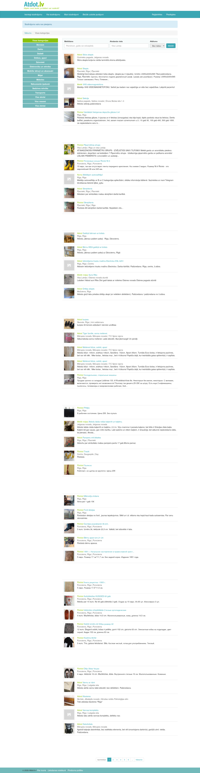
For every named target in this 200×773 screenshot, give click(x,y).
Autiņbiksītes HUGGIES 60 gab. (97, 596)
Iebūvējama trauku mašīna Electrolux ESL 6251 (103, 261)
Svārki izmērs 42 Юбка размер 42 (98, 624)
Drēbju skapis (88, 288)
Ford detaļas (89, 510)
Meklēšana (68, 41)
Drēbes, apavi (40, 57)
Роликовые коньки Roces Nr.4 (97, 160)
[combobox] (129, 45)
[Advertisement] (120, 134)
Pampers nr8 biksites (92, 437)
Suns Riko (93, 274)
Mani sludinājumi (71, 14)
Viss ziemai (40, 105)
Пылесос (88, 465)
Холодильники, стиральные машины (100, 375)
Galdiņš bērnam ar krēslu (93, 233)
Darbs (40, 49)
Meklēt (171, 45)
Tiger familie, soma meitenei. (95, 333)
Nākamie (139, 759)
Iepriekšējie (101, 759)
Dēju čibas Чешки (91, 668)
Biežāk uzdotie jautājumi (93, 14)
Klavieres (87, 696)
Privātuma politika (75, 770)
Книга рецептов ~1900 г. (95, 582)
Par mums (41, 770)
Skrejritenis (87, 188)
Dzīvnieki (40, 62)
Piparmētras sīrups (92, 145)
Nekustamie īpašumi (40, 84)
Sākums (27, 33)
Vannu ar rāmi (89, 682)
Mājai (40, 75)
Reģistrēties (157, 14)
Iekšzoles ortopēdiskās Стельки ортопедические (105, 610)
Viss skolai (40, 97)
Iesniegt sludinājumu (33, 14)
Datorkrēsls (88, 724)
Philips (87, 407)
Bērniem (40, 44)
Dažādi (40, 53)
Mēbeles (40, 79)
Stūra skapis (88, 54)
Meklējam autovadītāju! (93, 174)
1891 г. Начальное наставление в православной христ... (109, 551)
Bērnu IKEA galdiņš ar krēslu (95, 247)
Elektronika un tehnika (40, 66)
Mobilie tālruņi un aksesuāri (40, 71)
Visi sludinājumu (53, 14)
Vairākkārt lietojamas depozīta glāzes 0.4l (102, 112)
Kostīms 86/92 (90, 637)
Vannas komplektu (91, 710)
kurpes (86, 319)
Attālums (153, 41)
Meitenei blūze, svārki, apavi (95, 347)
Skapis (85, 68)
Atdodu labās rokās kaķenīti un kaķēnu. (105, 421)
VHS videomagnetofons (93, 84)
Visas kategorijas (40, 40)
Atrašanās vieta (116, 41)
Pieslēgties (171, 14)
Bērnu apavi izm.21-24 (93, 537)
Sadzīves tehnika (40, 88)
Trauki (86, 451)
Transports (40, 92)
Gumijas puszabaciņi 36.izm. (96, 523)
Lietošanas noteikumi (57, 770)
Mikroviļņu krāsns (91, 496)
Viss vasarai (40, 101)
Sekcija (86, 98)
